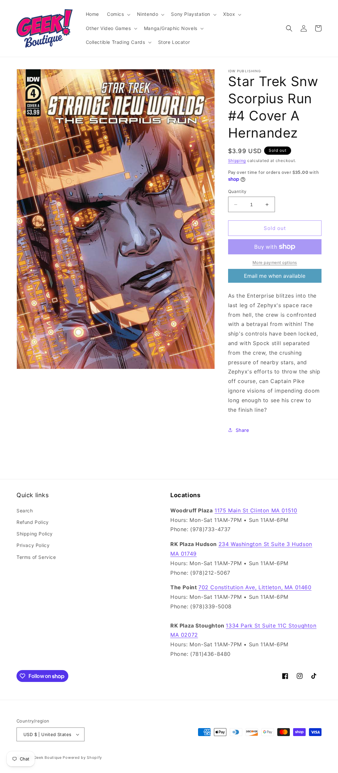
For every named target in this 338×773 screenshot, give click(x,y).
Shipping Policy (35, 533)
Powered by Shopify (82, 757)
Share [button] (242, 430)
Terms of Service (36, 557)
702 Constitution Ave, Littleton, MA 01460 (255, 587)
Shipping (237, 160)
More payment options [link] (275, 262)
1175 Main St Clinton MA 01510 (256, 510)
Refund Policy (33, 522)
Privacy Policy (33, 545)
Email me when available (274, 276)
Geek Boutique (48, 757)
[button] (118, 14)
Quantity (237, 191)
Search (25, 510)
